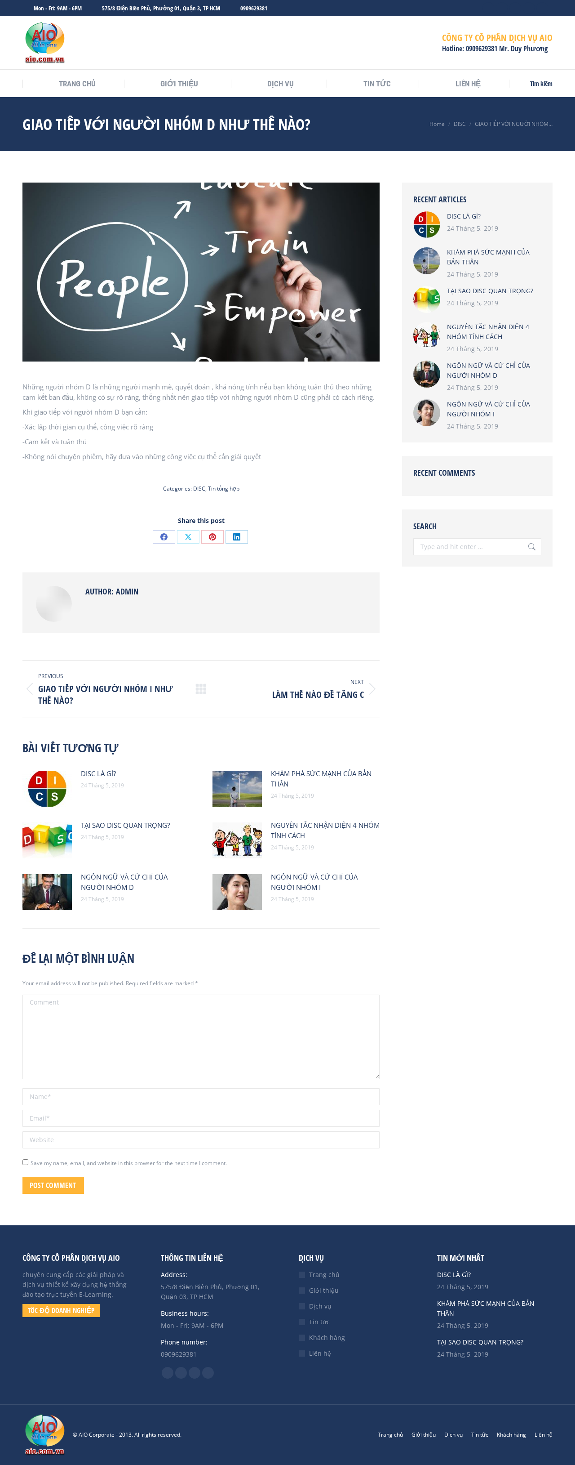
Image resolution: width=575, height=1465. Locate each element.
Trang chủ (324, 1274)
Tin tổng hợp (223, 488)
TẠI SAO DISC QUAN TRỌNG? (125, 825)
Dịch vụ (320, 1306)
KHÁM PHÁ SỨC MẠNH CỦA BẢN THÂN (321, 778)
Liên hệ (320, 1353)
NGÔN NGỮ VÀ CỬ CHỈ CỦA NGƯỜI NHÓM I (314, 882)
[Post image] (47, 789)
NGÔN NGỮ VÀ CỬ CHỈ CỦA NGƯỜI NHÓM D (124, 882)
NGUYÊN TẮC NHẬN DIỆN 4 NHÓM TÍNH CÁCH (325, 830)
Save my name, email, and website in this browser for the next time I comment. (129, 1163)
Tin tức (319, 1322)
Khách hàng (327, 1337)
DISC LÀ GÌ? (98, 773)
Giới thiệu (324, 1290)
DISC (199, 488)
